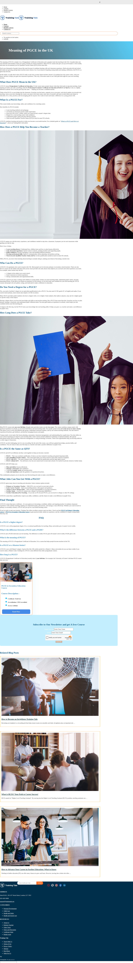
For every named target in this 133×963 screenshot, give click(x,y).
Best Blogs (7, 951)
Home (5, 7)
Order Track (7, 927)
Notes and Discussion (10, 930)
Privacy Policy (8, 946)
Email (49, 632)
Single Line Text (49, 629)
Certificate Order (8, 932)
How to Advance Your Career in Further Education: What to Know (28, 869)
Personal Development (10, 908)
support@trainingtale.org (7, 901)
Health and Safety (9, 913)
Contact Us (7, 12)
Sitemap (6, 948)
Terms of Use (7, 944)
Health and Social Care (10, 915)
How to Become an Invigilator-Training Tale (19, 719)
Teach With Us (8, 941)
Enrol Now (16, 612)
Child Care (7, 911)
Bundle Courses (8, 10)
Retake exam (7, 934)
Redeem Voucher (8, 925)
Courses (6, 8)
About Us (6, 922)
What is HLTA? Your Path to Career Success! (19, 794)
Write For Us (7, 953)
